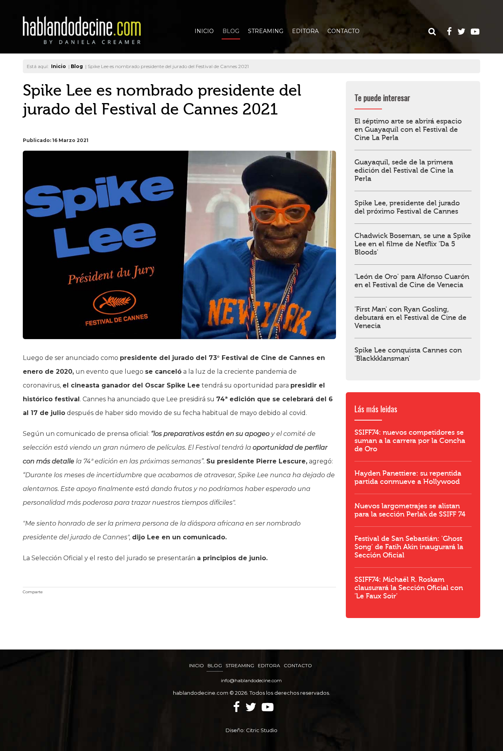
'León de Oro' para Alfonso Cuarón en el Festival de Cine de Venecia (411, 281)
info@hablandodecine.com (251, 680)
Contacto (343, 31)
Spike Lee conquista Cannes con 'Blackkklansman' (408, 354)
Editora (305, 31)
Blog (230, 31)
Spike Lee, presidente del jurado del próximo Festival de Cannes (407, 207)
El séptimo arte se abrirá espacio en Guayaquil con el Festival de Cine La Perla (408, 129)
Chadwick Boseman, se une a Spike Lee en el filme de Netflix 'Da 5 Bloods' (412, 244)
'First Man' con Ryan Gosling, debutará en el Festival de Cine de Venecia (410, 317)
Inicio (204, 31)
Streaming (265, 31)
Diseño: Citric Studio (251, 730)
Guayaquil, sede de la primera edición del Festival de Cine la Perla (403, 170)
